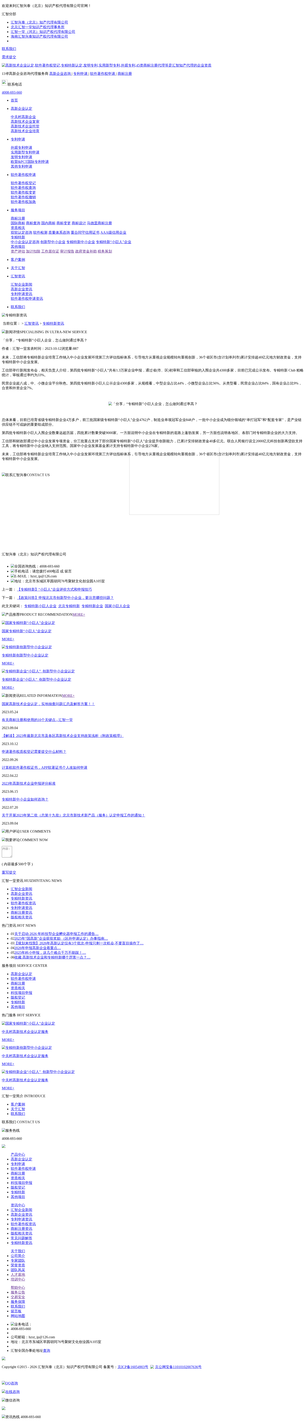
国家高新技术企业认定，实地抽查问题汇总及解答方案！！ (48, 704)
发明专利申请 (21, 157)
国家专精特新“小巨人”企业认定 (27, 631)
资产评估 (18, 251)
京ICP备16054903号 (133, 1367)
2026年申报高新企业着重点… (37, 948)
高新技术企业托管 (25, 126)
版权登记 (18, 997)
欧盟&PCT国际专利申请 (30, 162)
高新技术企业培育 (25, 131)
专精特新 (18, 237)
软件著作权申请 (103, 74)
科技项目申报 (21, 993)
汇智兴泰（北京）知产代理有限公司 (39, 22)
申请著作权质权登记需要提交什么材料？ (34, 752)
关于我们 (18, 1251)
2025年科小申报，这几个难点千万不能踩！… (50, 952)
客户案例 (18, 1104)
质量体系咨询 (59, 232)
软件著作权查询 (23, 188)
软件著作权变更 (23, 192)
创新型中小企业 (52, 242)
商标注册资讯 (21, 912)
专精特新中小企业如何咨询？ (25, 799)
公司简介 (18, 1256)
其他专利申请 (21, 166)
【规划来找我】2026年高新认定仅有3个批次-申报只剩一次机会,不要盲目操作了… (79, 943)
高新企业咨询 (60, 74)
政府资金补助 (86, 251)
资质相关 (18, 228)
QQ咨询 (11, 1383)
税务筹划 (105, 251)
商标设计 (79, 223)
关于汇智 (18, 1109)
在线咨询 (12, 1392)
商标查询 (33, 223)
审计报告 (67, 251)
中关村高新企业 (23, 117)
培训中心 (18, 1279)
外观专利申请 (21, 147)
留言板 (16, 1311)
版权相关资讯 (21, 917)
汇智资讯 (31, 323)
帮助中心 (18, 1287)
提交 (12, 872)
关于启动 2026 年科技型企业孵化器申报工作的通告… (56, 934)
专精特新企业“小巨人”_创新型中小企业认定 (36, 679)
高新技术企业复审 (25, 121)
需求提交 (9, 57)
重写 (5, 872)
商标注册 (125, 74)
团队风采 (18, 1270)
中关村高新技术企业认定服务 (25, 1032)
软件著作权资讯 (23, 903)
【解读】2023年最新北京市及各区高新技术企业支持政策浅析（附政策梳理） (63, 736)
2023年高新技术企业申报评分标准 (29, 783)
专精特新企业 (92, 606)
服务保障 (18, 1302)
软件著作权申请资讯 (27, 298)
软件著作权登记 (23, 183)
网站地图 (18, 1316)
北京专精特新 (69, 606)
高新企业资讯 (21, 289)
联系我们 (9, 49)
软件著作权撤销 (23, 197)
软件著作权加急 (23, 202)
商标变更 (63, 223)
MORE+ (79, 614)
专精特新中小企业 (80, 242)
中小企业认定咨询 (25, 242)
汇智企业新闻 (21, 284)
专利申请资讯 (21, 294)
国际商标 (18, 223)
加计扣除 (33, 251)
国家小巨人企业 (117, 606)
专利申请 (80, 74)
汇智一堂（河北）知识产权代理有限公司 (43, 32)
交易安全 (18, 1297)
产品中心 (18, 1154)
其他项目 (18, 246)
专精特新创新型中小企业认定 (25, 655)
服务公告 (18, 1292)
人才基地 (18, 1274)
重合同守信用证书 (85, 232)
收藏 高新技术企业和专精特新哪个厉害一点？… (52, 957)
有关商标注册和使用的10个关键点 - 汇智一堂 (37, 720)
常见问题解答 (21, 1238)
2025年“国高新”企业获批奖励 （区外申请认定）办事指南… (61, 938)
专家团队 (18, 1260)
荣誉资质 (18, 1265)
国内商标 (48, 223)
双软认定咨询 (21, 232)
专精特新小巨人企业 (40, 606)
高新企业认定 (21, 974)
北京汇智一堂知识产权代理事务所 (38, 27)
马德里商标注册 (99, 223)
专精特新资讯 (53, 323)
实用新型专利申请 (25, 152)
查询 (46, 1350)
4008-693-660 (12, 92)
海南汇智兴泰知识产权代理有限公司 (39, 36)
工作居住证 (50, 251)
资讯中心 (18, 1205)
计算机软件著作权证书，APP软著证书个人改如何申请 (44, 767)
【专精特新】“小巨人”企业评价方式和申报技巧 (54, 589)
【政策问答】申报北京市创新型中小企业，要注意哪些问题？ (65, 598)
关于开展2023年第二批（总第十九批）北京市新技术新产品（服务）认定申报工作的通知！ (73, 815)
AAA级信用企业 (113, 232)
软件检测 (40, 232)
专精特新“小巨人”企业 (113, 242)
